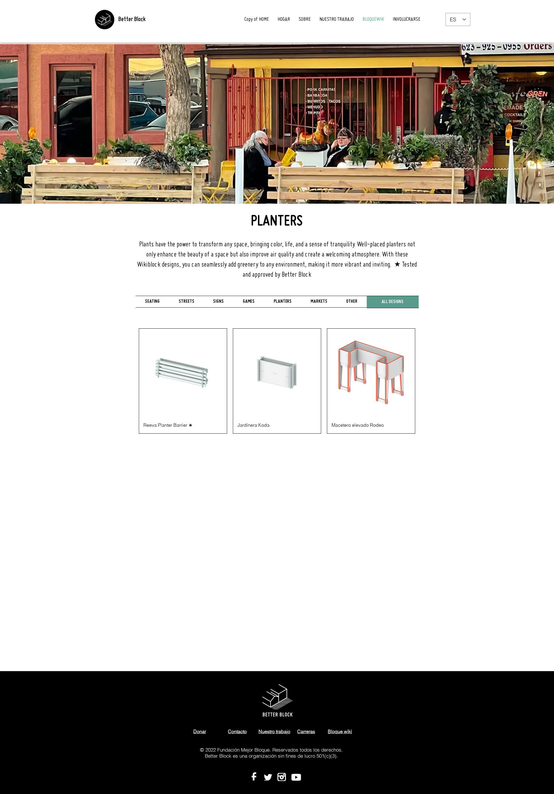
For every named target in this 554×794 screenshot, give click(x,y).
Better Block (131, 20)
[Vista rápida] (183, 372)
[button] (352, 301)
